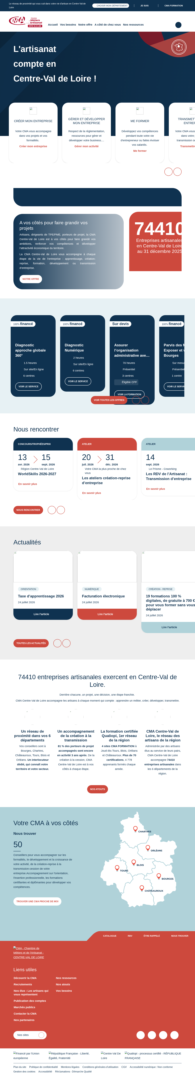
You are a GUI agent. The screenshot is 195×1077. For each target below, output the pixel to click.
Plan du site (19, 1067)
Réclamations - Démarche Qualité (73, 1071)
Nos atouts (97, 789)
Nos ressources (133, 24)
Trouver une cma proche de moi (37, 901)
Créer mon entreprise (33, 146)
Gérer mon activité (86, 146)
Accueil (53, 24)
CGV (124, 1067)
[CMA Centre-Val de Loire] (28, 22)
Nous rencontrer (28, 510)
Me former (140, 150)
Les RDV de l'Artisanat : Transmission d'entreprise (168, 476)
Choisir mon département (112, 5)
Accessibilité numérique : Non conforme (151, 1067)
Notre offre (85, 24)
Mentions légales (70, 1067)
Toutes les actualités (31, 643)
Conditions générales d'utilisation (100, 1067)
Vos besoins (68, 24)
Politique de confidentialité (43, 1067)
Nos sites (23, 1035)
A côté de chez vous (108, 24)
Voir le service (30, 387)
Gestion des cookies (24, 1071)
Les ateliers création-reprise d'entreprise (106, 480)
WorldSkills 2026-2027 (37, 474)
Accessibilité (45, 1071)
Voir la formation (131, 395)
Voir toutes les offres (109, 400)
